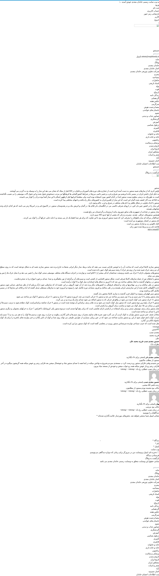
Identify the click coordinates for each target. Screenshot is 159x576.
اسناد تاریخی (154, 83)
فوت (157, 89)
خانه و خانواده (153, 134)
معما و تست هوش (151, 107)
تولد (157, 86)
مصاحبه (156, 77)
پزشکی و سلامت (152, 143)
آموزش (156, 122)
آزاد (157, 158)
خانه (157, 59)
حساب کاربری (153, 11)
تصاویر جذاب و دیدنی (150, 116)
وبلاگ (157, 62)
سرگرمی (155, 104)
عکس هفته (154, 101)
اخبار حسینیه (154, 161)
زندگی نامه (154, 95)
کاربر (157, 17)
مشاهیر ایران (153, 152)
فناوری (156, 131)
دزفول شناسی (153, 125)
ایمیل (138, 56)
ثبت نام (156, 8)
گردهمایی (155, 98)
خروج (156, 20)
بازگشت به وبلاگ (152, 173)
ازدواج (156, 92)
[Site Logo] (79, 36)
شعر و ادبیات (153, 155)
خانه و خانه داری (152, 137)
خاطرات (155, 80)
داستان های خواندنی (151, 110)
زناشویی (155, 140)
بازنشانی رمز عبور (151, 14)
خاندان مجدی (153, 65)
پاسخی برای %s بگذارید (135, 357)
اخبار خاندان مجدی (151, 68)
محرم (156, 74)
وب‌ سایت (155, 449)
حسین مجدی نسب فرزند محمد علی (144, 341)
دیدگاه (156, 440)
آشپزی (156, 128)
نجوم (157, 113)
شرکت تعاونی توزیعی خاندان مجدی (144, 71)
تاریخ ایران (155, 149)
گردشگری (155, 119)
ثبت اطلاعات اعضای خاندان (147, 164)
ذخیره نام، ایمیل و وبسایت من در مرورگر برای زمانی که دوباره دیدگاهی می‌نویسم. (123, 452)
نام (157, 443)
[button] (156, 50)
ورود (157, 5)
